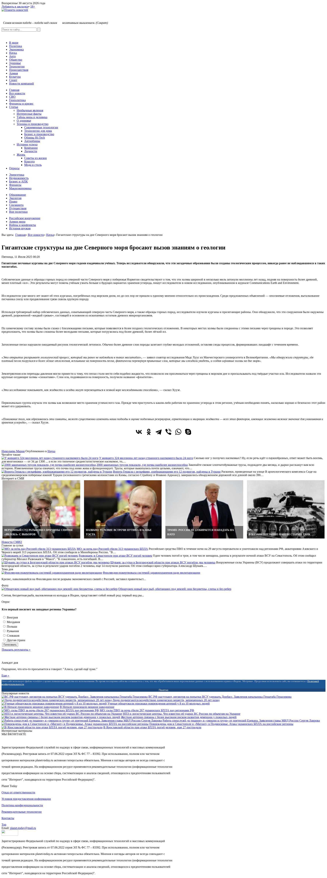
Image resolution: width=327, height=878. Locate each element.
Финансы (15, 184)
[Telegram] (158, 431)
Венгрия (12, 617)
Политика (15, 46)
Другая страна (15, 640)
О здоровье (24, 120)
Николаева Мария (13, 451)
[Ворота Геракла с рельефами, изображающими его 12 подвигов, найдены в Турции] (57, 471)
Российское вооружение (24, 218)
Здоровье (15, 63)
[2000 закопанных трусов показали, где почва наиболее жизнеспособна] (49, 464)
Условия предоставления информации (26, 798)
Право (13, 201)
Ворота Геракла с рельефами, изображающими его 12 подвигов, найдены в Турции (167, 471)
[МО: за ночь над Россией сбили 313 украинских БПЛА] (39, 548)
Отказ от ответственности (18, 792)
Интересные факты (29, 113)
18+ (32, 6)
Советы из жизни (35, 158)
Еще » (5, 675)
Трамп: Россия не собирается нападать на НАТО (200, 532)
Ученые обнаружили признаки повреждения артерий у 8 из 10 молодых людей (158, 703)
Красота (29, 161)
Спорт (13, 80)
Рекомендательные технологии (22, 811)
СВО (12, 96)
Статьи (13, 107)
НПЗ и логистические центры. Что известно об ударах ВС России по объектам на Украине (181, 713)
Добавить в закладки (15, 6)
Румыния (12, 631)
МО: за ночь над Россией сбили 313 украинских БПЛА (112, 548)
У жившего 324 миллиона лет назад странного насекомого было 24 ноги (146, 458)
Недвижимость (19, 178)
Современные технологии (41, 127)
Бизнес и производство (39, 134)
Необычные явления (30, 110)
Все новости (17, 93)
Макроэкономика (20, 188)
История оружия (19, 228)
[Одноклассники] (148, 431)
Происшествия (18, 69)
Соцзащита (16, 205)
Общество (15, 59)
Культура (15, 76)
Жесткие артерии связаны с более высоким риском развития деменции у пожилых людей (179, 717)
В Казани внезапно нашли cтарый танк (279, 534)
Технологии (17, 66)
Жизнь (21, 154)
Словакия (12, 635)
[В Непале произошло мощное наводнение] (30, 707)
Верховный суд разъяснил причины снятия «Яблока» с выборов (38, 532)
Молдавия (13, 622)
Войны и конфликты (22, 225)
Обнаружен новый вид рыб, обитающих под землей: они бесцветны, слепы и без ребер (174, 589)
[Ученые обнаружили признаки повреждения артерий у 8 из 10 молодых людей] (54, 703)
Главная (14, 90)
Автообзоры (32, 141)
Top (4, 824)
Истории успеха (27, 144)
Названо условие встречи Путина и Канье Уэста (119, 532)
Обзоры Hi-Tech (34, 137)
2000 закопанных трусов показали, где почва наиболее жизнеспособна (142, 464)
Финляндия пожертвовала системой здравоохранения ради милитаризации (151, 572)
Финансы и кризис (21, 103)
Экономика (16, 49)
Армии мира (17, 221)
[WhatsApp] (178, 431)
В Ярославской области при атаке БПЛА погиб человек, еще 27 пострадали (152, 727)
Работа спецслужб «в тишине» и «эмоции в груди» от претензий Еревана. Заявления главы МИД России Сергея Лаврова (241, 720)
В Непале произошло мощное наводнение (87, 707)
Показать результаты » (16, 649)
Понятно (163, 690)
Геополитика (17, 100)
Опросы (14, 168)
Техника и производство (32, 124)
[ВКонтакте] (138, 431)
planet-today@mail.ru (23, 828)
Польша (11, 626)
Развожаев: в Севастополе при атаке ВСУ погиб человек (115, 555)
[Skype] (188, 431)
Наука (13, 52)
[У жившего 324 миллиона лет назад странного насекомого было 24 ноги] (50, 458)
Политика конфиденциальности (22, 805)
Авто (12, 56)
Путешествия (17, 208)
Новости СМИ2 (12, 542)
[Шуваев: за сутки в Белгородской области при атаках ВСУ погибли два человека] (56, 562)
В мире (13, 42)
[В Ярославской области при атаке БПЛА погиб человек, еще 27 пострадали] (52, 727)
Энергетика (16, 174)
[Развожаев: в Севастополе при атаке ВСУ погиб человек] (40, 555)
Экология (15, 198)
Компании (31, 147)
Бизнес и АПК (18, 181)
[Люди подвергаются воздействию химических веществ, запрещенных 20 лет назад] (57, 700)
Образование (17, 194)
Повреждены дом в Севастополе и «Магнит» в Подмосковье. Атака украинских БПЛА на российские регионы (221, 724)
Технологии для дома (38, 130)
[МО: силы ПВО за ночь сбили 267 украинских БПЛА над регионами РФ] (50, 710)
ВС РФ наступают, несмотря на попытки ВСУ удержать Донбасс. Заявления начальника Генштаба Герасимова (219, 696)
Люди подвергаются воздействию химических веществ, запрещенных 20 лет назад (166, 700)
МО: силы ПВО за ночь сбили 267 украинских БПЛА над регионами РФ (147, 710)
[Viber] (168, 431)
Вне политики (18, 211)
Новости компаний (21, 83)
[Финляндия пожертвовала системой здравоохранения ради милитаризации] (52, 572)
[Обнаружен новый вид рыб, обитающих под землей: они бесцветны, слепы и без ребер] (60, 589)
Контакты (8, 818)
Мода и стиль (33, 164)
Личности (30, 151)
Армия (13, 73)
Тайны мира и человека (32, 117)
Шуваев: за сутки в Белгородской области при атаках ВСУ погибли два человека (162, 562)
